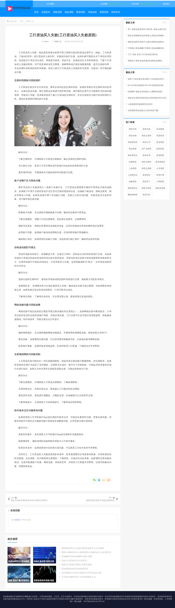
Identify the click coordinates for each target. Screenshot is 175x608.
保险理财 (57, 12)
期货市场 (146, 129)
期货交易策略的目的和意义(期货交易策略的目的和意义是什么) (147, 35)
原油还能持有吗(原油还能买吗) (75, 568)
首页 (36, 12)
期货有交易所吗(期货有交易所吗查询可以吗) (147, 97)
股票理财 (104, 12)
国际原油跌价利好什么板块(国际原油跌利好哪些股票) (147, 41)
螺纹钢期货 (133, 194)
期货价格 (133, 135)
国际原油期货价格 (160, 188)
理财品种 (92, 12)
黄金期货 (160, 142)
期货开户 (146, 181)
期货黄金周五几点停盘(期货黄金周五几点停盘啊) (83, 548)
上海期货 (133, 168)
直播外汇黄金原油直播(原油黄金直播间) (145, 60)
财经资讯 (115, 12)
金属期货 (133, 161)
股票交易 (146, 155)
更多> (164, 22)
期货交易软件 (146, 162)
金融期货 (133, 181)
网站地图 (77, 601)
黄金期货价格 (160, 162)
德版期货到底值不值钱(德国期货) (100, 500)
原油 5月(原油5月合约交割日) (74, 560)
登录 (17, 519)
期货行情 (160, 174)
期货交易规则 (146, 169)
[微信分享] (94, 480)
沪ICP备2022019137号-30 (94, 601)
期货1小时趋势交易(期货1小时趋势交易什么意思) (147, 78)
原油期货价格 (133, 142)
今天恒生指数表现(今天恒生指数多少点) (79, 576)
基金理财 (69, 12)
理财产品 (58, 41)
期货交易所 (146, 135)
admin (46, 41)
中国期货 (160, 181)
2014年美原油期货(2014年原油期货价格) (146, 85)
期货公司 (146, 142)
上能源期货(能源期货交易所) (140, 104)
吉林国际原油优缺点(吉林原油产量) (143, 110)
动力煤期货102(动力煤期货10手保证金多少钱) (82, 572)
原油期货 (160, 129)
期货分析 (146, 194)
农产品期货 (146, 148)
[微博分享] (109, 480)
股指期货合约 (133, 188)
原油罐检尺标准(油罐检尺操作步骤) (77, 556)
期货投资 (160, 135)
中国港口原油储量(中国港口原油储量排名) (146, 48)
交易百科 (45, 12)
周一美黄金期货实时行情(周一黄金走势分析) (147, 29)
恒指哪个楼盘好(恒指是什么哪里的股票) (145, 91)
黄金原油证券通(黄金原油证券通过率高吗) (29, 500)
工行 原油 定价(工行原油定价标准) (143, 54)
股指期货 (160, 155)
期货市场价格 (146, 188)
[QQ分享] (99, 480)
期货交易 (133, 129)
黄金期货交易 (133, 156)
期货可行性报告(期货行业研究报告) (77, 564)
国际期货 (160, 148)
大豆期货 (160, 168)
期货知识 (146, 174)
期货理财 (80, 12)
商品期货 (133, 148)
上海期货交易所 (133, 175)
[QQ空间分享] (104, 480)
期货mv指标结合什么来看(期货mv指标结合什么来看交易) (86, 552)
